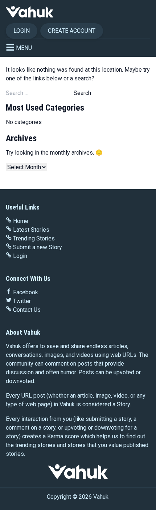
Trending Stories (34, 238)
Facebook (25, 292)
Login (21, 30)
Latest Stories (31, 229)
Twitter (22, 301)
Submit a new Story (37, 247)
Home (20, 221)
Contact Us (27, 309)
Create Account (71, 30)
